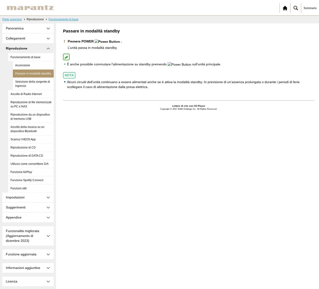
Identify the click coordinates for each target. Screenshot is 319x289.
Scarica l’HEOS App (23, 139)
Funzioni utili (19, 188)
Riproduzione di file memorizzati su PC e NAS (31, 104)
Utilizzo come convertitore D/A (30, 164)
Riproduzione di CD (23, 147)
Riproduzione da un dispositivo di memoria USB (30, 116)
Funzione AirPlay (21, 172)
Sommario (310, 8)
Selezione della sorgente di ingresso (32, 84)
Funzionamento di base (63, 19)
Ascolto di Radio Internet (26, 94)
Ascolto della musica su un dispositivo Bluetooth (27, 129)
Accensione (22, 65)
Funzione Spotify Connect (27, 180)
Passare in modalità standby (33, 73)
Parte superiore (12, 19)
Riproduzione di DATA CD (27, 155)
